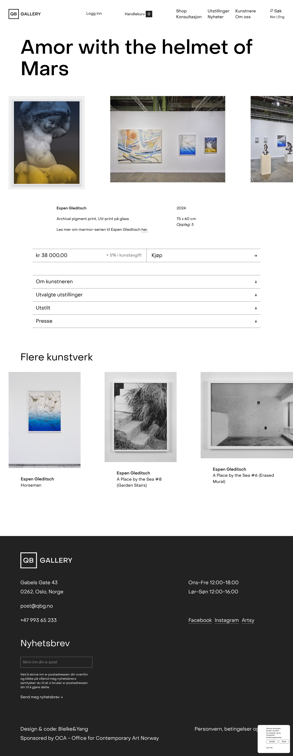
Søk (278, 11)
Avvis (284, 741)
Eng (281, 17)
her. (144, 229)
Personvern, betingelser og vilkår (234, 729)
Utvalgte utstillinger (146, 295)
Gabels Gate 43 (39, 583)
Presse (146, 321)
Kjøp (204, 255)
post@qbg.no (36, 606)
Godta (272, 741)
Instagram (227, 620)
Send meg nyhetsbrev (41, 697)
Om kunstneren (146, 281)
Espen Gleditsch (71, 208)
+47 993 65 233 (38, 620)
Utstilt (146, 308)
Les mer (269, 748)
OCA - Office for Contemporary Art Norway (107, 738)
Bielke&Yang (73, 729)
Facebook (200, 620)
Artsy (248, 620)
